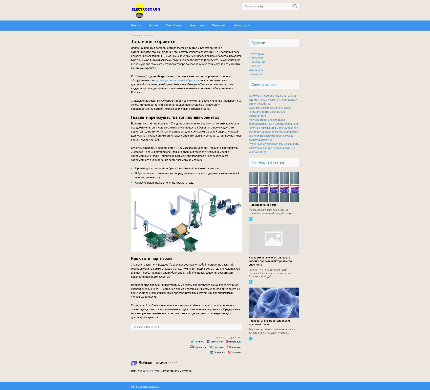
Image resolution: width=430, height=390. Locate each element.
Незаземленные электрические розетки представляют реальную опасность (270, 261)
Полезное (218, 25)
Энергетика (196, 25)
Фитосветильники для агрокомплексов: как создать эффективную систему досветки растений (274, 136)
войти (149, 371)
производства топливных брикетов (177, 80)
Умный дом (173, 25)
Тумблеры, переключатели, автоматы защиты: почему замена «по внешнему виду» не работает (273, 99)
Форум (153, 25)
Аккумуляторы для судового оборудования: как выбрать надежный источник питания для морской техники (273, 123)
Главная (136, 25)
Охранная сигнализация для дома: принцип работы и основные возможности (270, 111)
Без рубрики (256, 54)
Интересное (256, 58)
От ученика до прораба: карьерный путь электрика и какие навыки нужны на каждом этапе (274, 148)
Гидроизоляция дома (262, 204)
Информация (242, 25)
